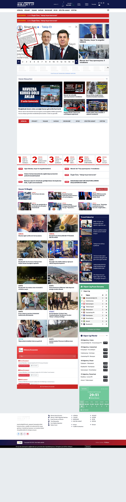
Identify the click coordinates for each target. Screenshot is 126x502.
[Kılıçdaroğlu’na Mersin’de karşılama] (32, 223)
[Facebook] (18, 434)
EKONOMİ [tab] (66, 121)
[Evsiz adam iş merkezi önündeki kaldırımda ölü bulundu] (32, 301)
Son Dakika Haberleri (56, 423)
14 (69, 62)
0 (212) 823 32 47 (25, 365)
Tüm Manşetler (55, 421)
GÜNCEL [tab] (24, 121)
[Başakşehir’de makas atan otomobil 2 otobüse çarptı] (32, 275)
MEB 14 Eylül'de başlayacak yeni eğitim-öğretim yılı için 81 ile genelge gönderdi (26, 161)
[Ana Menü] (108, 10)
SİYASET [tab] (34, 121)
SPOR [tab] (78, 121)
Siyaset (51, 311)
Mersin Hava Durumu (56, 415)
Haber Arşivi (54, 425)
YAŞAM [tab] (45, 121)
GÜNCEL (20, 10)
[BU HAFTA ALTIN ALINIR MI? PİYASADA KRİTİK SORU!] (63, 223)
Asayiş (20, 259)
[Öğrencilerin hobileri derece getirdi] (32, 328)
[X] (21, 434)
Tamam (88, 446)
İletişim (94, 424)
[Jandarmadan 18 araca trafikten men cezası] (63, 328)
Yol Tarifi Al (34, 365)
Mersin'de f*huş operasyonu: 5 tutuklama (84, 168)
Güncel (24, 157)
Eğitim (20, 339)
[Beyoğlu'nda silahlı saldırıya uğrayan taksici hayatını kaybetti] (63, 249)
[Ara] (108, 4)
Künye (75, 424)
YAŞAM (34, 10)
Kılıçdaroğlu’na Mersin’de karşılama (30, 235)
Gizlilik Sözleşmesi (78, 426)
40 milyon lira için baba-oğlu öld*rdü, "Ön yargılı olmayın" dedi (105, 161)
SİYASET (27, 10)
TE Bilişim (106, 442)
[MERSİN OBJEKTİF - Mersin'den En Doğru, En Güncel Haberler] (34, 4)
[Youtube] (27, 434)
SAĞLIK (40, 10)
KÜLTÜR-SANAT (64, 10)
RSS (20, 442)
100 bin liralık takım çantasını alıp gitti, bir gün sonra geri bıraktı (73, 161)
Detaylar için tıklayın (94, 329)
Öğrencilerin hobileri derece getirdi (30, 341)
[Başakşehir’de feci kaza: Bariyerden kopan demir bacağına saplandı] (32, 249)
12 (61, 62)
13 (65, 62)
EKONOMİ (48, 10)
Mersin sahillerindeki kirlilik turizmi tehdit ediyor (42, 161)
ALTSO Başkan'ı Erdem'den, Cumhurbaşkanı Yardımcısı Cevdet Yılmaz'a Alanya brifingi (60, 315)
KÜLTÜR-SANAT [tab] (90, 121)
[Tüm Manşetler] (107, 79)
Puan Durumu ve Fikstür (57, 419)
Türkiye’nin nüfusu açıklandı (58, 160)
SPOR (55, 10)
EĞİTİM (73, 10)
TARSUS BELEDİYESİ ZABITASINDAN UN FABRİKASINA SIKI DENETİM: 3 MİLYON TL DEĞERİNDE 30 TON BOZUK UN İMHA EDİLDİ (89, 161)
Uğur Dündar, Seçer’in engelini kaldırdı (37, 168)
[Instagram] (24, 434)
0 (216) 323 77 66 (25, 375)
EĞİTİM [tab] (102, 121)
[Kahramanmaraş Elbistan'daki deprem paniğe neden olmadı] (63, 275)
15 (73, 62)
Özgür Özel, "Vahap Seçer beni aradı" (83, 175)
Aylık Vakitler (85, 410)
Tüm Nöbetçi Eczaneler (48, 386)
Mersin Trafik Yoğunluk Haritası (59, 417)
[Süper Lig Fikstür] (107, 336)
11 (57, 62)
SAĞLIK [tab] (56, 121)
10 (54, 62)
